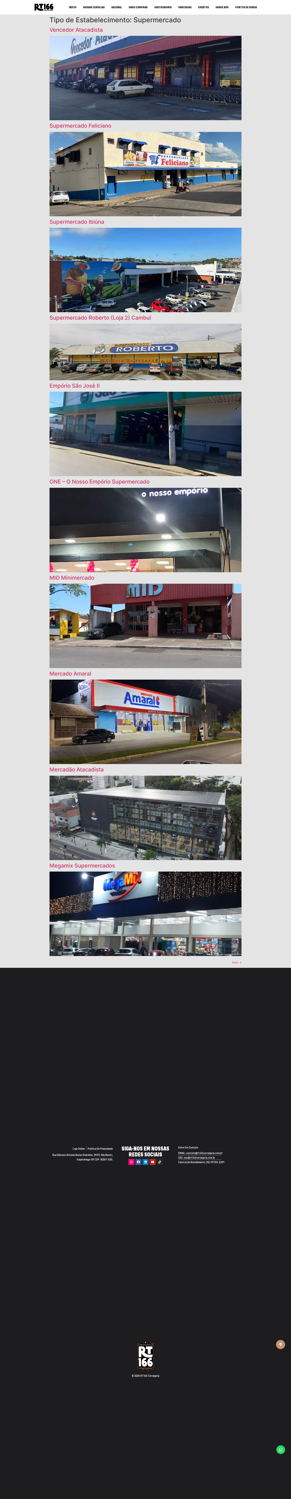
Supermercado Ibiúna (77, 221)
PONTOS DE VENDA (246, 7)
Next (236, 962)
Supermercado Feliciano (80, 125)
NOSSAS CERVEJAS (94, 7)
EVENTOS (203, 7)
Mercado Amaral (70, 673)
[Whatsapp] (280, 1449)
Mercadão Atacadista (77, 769)
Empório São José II (75, 385)
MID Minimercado (72, 577)
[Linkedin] (145, 1162)
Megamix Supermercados (82, 865)
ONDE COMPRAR (138, 7)
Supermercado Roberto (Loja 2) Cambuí (100, 317)
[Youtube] (153, 1162)
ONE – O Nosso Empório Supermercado (100, 481)
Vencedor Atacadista (76, 30)
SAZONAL (116, 7)
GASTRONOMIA (163, 7)
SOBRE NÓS (222, 7)
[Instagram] (131, 1162)
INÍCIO (72, 7)
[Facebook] (138, 1162)
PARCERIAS (184, 7)
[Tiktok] (160, 1162)
